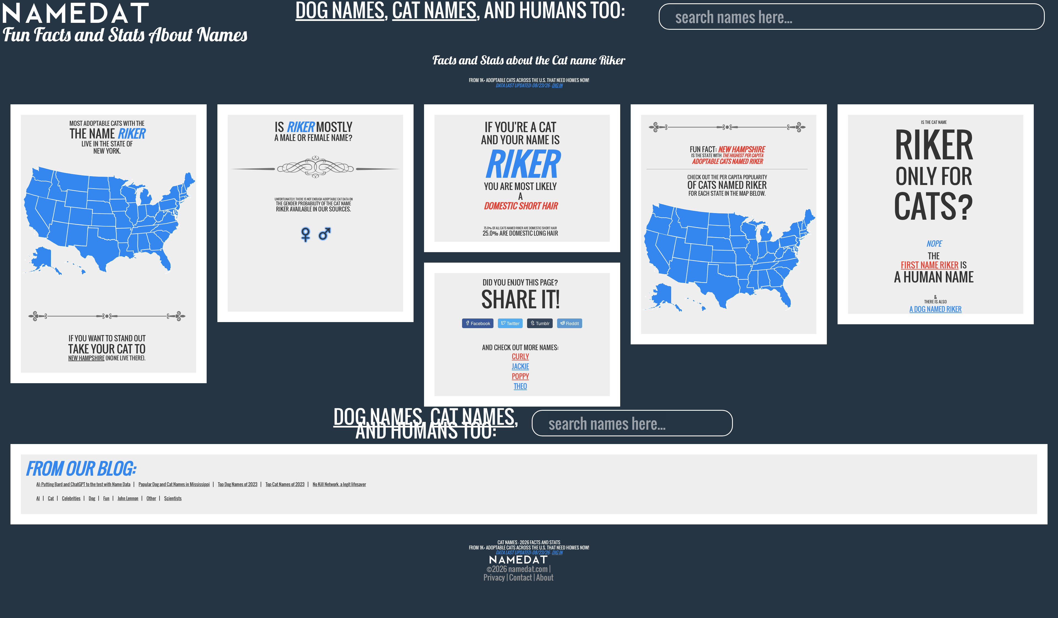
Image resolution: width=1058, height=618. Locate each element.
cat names (472, 416)
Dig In (557, 85)
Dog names (377, 416)
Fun (106, 498)
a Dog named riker (935, 309)
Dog (92, 498)
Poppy (520, 376)
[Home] (518, 560)
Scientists (173, 498)
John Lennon (128, 498)
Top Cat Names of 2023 (285, 484)
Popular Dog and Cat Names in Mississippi (174, 484)
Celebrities (71, 498)
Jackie (520, 366)
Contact (520, 577)
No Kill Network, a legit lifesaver (339, 484)
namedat (521, 568)
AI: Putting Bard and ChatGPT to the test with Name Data (83, 484)
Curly (520, 356)
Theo (520, 386)
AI (38, 498)
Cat (51, 498)
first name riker (930, 265)
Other (151, 498)
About (545, 577)
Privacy (494, 577)
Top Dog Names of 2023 (237, 484)
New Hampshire (86, 358)
